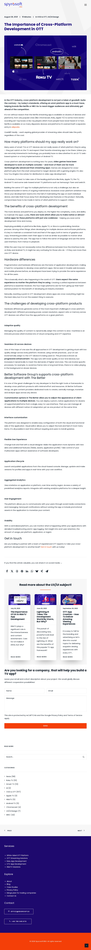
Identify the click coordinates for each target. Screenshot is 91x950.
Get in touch (46, 547)
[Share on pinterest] (22, 571)
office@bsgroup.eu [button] (20, 911)
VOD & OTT (42, 17)
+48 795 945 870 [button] (19, 921)
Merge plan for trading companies (21, 893)
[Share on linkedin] (27, 571)
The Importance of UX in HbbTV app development (19, 615)
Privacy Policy (57, 715)
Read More (16, 657)
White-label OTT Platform (18, 855)
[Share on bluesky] (36, 571)
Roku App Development (17, 861)
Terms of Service (74, 715)
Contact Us (11, 896)
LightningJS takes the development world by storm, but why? (45, 616)
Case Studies (12, 887)
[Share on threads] (17, 571)
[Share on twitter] (12, 571)
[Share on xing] (41, 571)
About (9, 881)
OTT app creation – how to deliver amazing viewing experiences (71, 617)
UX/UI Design (53, 17)
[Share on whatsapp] (32, 571)
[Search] (45, 756)
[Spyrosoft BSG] (13, 4)
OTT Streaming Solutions (17, 858)
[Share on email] (46, 571)
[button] (85, 5)
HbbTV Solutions (13, 867)
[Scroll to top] (86, 945)
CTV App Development (16, 864)
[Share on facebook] (7, 571)
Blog (8, 884)
